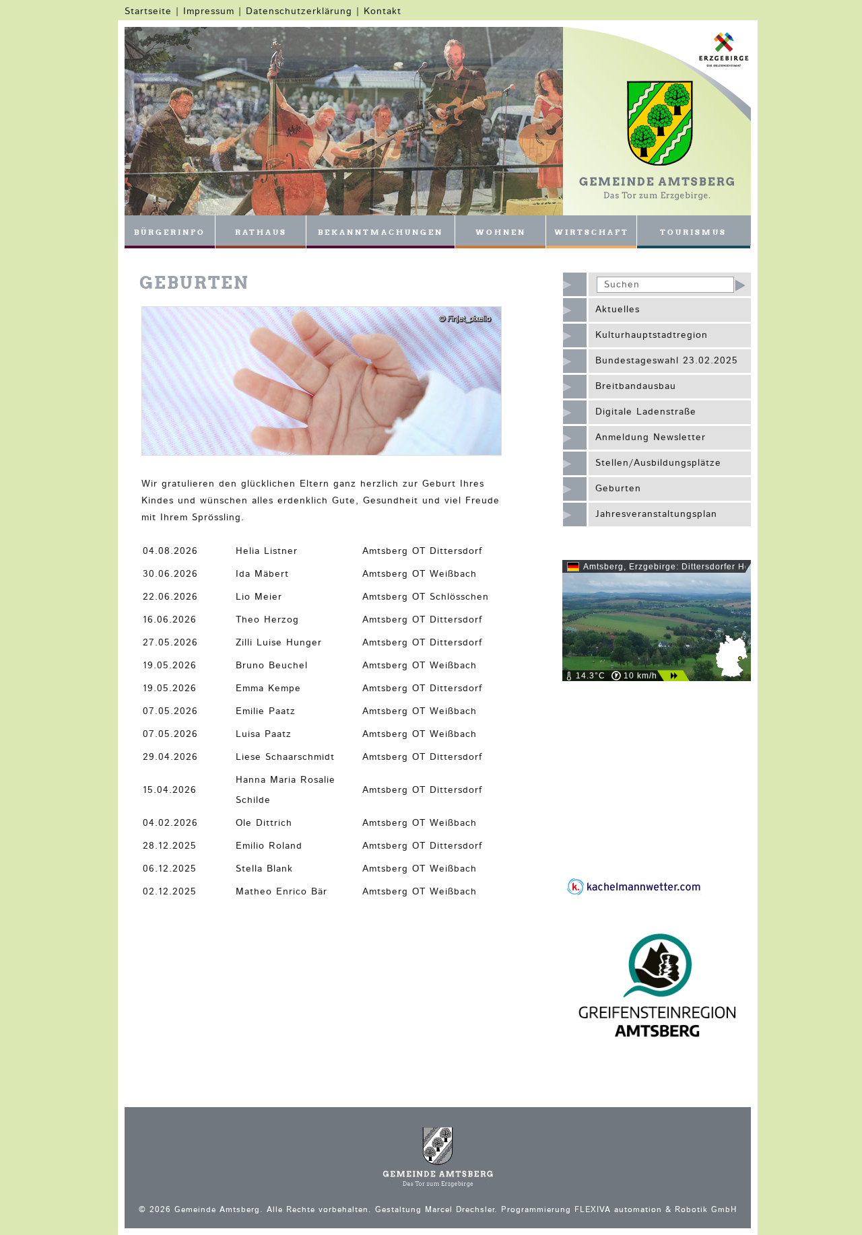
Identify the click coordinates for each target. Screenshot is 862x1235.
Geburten (618, 488)
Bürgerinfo (169, 232)
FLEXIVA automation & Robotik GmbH (655, 1209)
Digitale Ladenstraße (645, 412)
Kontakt (382, 11)
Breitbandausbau (635, 386)
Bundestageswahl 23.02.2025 (666, 360)
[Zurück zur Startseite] (656, 198)
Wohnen (500, 232)
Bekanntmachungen (380, 232)
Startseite (148, 11)
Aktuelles (617, 309)
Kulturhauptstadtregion (651, 335)
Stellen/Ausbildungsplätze (658, 463)
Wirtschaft (591, 232)
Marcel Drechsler (459, 1209)
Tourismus (693, 232)
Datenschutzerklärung (299, 11)
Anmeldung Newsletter (650, 437)
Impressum (208, 11)
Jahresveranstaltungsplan (656, 514)
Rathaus (261, 232)
